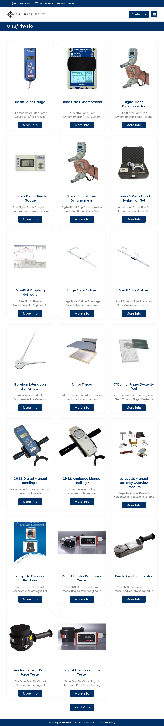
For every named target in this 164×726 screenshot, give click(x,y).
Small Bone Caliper (134, 290)
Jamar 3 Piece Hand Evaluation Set (134, 198)
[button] (82, 707)
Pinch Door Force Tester (133, 576)
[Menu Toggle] (154, 14)
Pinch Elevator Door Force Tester (82, 578)
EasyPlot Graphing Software (30, 292)
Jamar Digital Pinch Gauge (30, 198)
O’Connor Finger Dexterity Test (134, 386)
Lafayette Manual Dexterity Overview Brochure (134, 482)
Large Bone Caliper (82, 290)
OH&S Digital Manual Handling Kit (30, 480)
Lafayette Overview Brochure (30, 578)
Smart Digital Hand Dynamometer (82, 198)
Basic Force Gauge (30, 102)
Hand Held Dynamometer (82, 102)
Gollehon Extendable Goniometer (30, 386)
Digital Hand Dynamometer (133, 104)
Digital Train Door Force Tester (81, 672)
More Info (30, 125)
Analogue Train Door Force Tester (30, 672)
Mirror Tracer (82, 384)
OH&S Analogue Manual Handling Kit (82, 480)
